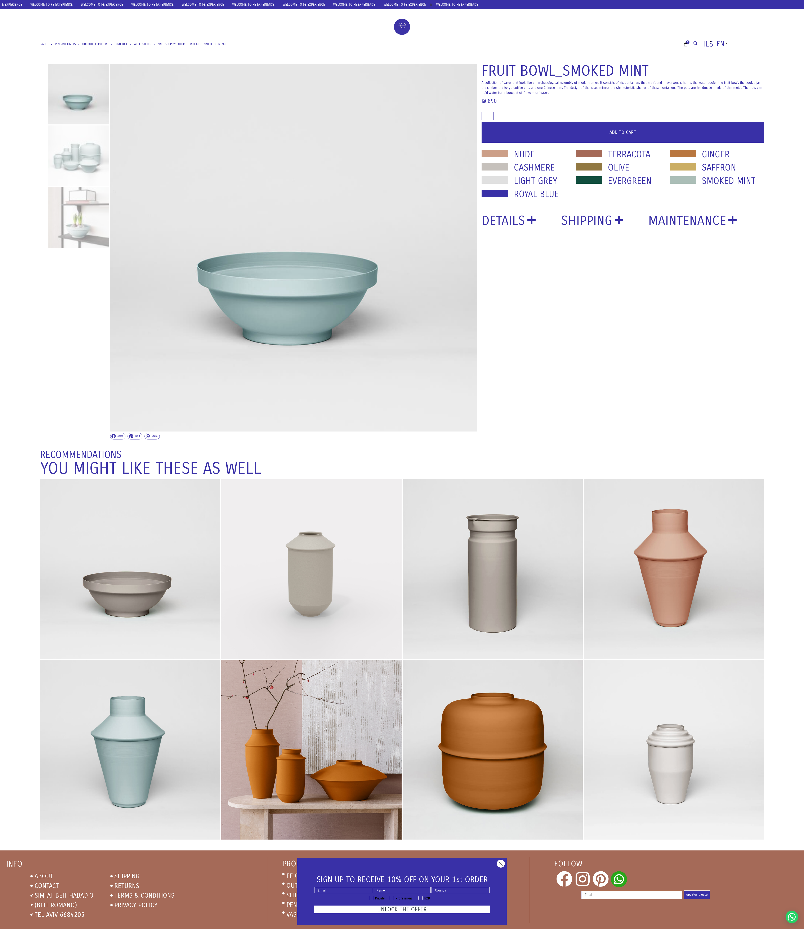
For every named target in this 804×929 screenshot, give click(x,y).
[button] (118, 436)
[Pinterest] (601, 879)
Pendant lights (65, 44)
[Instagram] (583, 879)
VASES (45, 44)
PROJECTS (195, 44)
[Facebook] (564, 879)
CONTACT (221, 44)
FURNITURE (121, 44)
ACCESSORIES (142, 44)
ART (160, 44)
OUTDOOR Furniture (95, 44)
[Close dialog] (501, 863)
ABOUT (208, 44)
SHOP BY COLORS (175, 44)
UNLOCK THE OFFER (402, 909)
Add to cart (622, 132)
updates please (697, 895)
